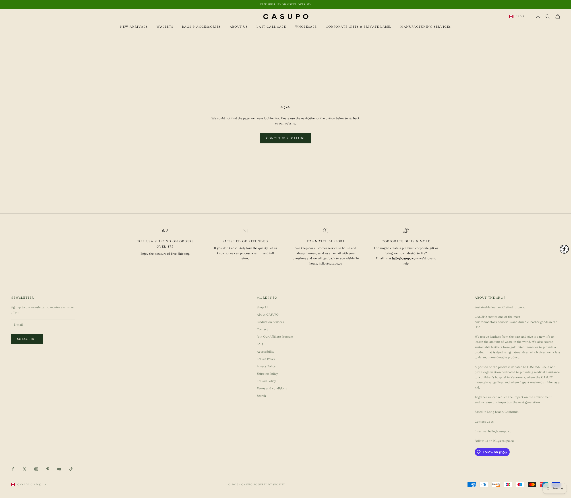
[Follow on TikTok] (71, 469)
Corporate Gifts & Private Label (358, 27)
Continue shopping (285, 138)
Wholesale (306, 27)
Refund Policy (266, 381)
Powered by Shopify (269, 484)
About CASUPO (268, 314)
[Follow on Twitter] (24, 469)
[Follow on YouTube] (59, 469)
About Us (239, 27)
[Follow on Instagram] (36, 469)
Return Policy (266, 359)
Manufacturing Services (425, 27)
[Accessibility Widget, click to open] (564, 249)
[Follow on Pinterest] (48, 469)
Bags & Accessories (201, 27)
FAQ (260, 344)
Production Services (270, 322)
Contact (262, 329)
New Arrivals (134, 27)
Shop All (263, 307)
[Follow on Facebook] (13, 469)
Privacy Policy (266, 366)
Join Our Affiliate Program (275, 337)
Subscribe (27, 339)
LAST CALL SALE (271, 27)
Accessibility (265, 351)
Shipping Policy (267, 374)
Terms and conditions (272, 388)
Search (261, 396)
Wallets (165, 27)
